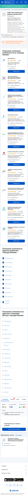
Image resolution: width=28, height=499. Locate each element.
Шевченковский (9, 258)
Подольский (8, 292)
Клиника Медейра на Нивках (16, 151)
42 (18, 172)
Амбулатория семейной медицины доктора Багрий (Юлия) (15, 96)
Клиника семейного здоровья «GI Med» (16, 228)
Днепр (6, 370)
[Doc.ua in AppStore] (9, 479)
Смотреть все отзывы (14, 429)
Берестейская (8, 334)
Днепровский (8, 266)
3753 (19, 211)
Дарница (6, 383)
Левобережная (8, 379)
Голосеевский (8, 262)
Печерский (7, 288)
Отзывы (24, 399)
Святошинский (9, 296)
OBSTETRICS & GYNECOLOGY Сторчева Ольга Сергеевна (16, 189)
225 (18, 230)
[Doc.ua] (2, 2)
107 (18, 153)
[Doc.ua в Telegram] (14, 485)
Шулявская (7, 338)
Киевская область (7, 302)
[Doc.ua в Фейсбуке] (6, 485)
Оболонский (8, 283)
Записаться (16, 71)
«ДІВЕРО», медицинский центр (15, 170)
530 (18, 135)
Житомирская (7, 321)
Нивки (5, 329)
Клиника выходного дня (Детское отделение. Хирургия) (14, 208)
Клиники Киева (6, 9)
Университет (7, 353)
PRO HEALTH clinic (13, 115)
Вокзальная (7, 349)
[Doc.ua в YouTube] (17, 485)
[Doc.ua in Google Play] (19, 479)
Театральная (7, 358)
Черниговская (7, 387)
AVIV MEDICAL (11, 58)
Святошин (6, 325)
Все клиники (19, 435)
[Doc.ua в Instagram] (10, 485)
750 (18, 99)
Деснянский (8, 275)
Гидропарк (7, 375)
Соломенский (8, 271)
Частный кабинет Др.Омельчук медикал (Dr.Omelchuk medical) (14, 77)
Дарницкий (8, 279)
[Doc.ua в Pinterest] (21, 485)
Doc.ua (3, 493)
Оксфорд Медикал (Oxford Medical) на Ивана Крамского (16, 133)
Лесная (6, 392)
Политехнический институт (8, 344)
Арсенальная (7, 366)
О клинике (5, 399)
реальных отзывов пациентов (12, 414)
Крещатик (6, 362)
